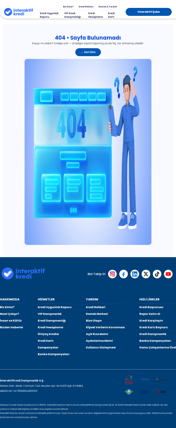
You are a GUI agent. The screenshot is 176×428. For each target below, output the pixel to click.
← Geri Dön (88, 52)
